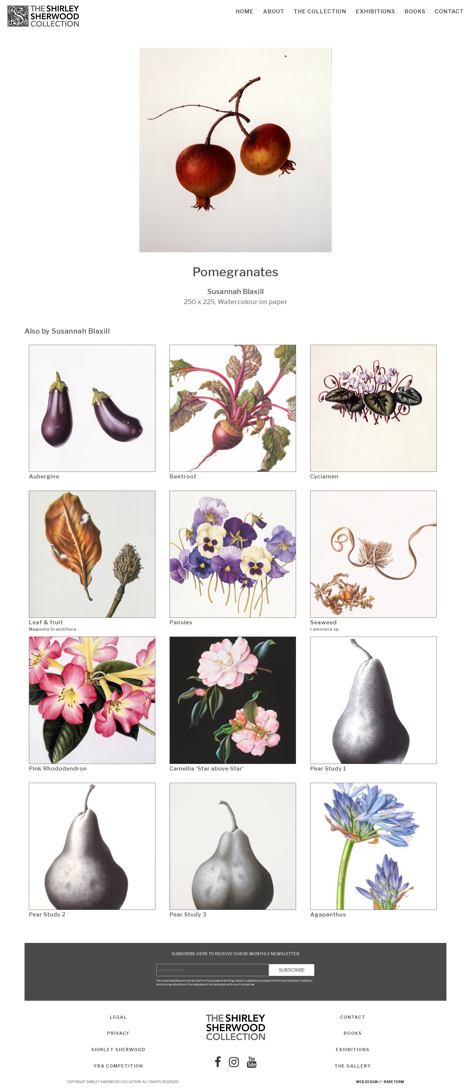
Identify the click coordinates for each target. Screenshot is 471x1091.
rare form (394, 1082)
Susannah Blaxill (235, 291)
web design (367, 1082)
